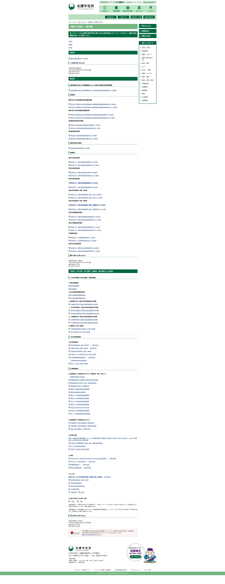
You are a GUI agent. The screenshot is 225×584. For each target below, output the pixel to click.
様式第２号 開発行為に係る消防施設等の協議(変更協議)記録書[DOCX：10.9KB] (92, 117)
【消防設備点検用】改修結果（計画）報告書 (82, 329)
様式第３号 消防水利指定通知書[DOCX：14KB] (84, 187)
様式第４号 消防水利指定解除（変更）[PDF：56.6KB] (85, 194)
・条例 (72, 501)
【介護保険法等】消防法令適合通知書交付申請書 (84, 319)
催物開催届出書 (74, 464)
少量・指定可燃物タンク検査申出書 (80, 429)
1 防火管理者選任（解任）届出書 (79, 345)
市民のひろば (146, 26)
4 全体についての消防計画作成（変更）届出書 (83, 354)
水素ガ (79, 449)
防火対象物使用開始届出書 (77, 295)
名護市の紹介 (146, 36)
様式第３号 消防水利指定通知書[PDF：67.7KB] (84, 183)
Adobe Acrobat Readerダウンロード (92, 534)
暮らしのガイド (83, 22)
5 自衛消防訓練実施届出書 (77, 357)
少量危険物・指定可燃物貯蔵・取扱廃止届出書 (83, 426)
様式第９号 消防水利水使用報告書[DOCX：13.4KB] (85, 251)
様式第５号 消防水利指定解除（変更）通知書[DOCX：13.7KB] (88, 209)
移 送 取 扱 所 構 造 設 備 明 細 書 (79, 407)
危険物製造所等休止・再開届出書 (79, 386)
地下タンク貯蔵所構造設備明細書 (79, 401)
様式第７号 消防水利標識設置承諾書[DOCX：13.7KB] (85, 230)
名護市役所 (85, 7)
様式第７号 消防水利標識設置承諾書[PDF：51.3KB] (85, 227)
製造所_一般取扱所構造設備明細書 (79, 389)
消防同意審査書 (74, 286)
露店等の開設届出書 (76, 467)
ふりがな (139, 2)
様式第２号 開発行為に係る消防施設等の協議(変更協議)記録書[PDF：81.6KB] (91, 114)
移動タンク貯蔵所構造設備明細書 (79, 404)
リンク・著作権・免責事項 (103, 570)
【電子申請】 (95, 345)
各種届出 (90, 22)
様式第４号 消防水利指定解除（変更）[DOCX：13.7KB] (86, 197)
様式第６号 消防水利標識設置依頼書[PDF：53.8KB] (85, 216)
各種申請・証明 (136, 17)
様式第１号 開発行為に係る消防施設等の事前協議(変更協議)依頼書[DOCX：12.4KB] (93, 107)
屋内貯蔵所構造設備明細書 (77, 392)
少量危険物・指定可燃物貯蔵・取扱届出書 (82, 423)
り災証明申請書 (74, 489)
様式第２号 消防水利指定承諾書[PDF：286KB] (83, 172)
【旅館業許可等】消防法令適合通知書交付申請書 (84, 304)
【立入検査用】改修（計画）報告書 (80, 332)
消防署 (70, 41)
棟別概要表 (73, 289)
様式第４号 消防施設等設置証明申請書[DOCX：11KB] (85, 128)
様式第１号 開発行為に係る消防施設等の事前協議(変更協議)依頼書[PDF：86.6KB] (93, 104)
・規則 (81, 501)
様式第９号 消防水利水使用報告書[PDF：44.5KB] (84, 248)
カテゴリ (74, 22)
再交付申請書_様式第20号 (77, 486)
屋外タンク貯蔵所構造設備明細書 (79, 398)
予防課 (70, 47)
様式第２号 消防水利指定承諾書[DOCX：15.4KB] (84, 175)
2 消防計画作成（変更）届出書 (79, 348)
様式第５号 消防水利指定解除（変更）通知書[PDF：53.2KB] (87, 205)
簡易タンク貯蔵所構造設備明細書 (79, 410)
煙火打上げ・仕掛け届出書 (77, 461)
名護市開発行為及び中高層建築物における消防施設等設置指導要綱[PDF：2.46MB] (93, 90)
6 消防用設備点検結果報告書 (78, 360)
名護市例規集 (149, 17)
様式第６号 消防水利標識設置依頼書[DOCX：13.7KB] (85, 219)
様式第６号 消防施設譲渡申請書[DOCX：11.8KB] (84, 138)
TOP (70, 22)
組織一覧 (123, 17)
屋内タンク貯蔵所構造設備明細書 (79, 395)
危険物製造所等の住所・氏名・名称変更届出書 (83, 383)
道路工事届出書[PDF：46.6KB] (79, 58)
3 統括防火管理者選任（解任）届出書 (80, 351)
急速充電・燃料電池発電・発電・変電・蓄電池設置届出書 (86, 443)
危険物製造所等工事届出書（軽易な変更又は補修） (84, 380)
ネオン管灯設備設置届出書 (77, 446)
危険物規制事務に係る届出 (77, 377)
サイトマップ (136, 570)
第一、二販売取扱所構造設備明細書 (80, 413)
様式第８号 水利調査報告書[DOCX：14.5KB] (83, 240)
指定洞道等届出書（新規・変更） (79, 480)
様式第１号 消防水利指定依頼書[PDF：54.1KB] (83, 162)
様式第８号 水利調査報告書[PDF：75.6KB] (82, 237)
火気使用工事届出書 (76, 483)
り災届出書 (73, 492)
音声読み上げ (130, 2)
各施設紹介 (110, 17)
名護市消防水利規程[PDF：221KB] (80, 148)
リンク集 (148, 570)
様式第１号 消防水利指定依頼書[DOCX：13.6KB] (84, 165)
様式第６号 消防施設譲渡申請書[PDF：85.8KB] (83, 135)
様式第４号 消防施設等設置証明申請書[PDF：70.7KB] (85, 125)
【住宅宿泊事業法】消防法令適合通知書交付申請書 (84, 310)
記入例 (82, 492)
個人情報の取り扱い (121, 570)
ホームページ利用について (83, 570)
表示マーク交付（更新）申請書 (79, 363)
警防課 (70, 44)
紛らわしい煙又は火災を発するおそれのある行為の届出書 (88, 458)
